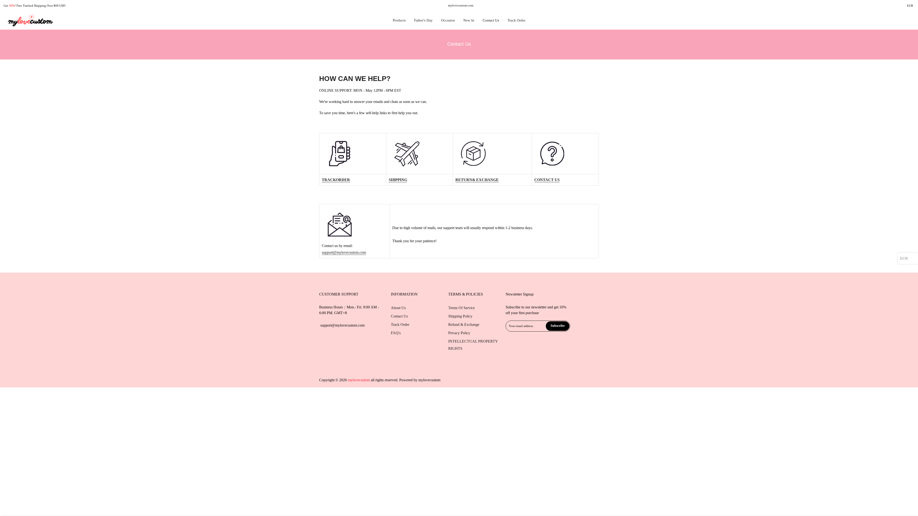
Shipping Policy (460, 316)
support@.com (344, 252)
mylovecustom (429, 380)
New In (468, 20)
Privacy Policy (459, 333)
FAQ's (396, 333)
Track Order (516, 20)
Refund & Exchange (463, 324)
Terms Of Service (461, 308)
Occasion (448, 20)
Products (399, 20)
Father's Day (423, 20)
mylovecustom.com (460, 5)
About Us (398, 308)
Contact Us (491, 20)
